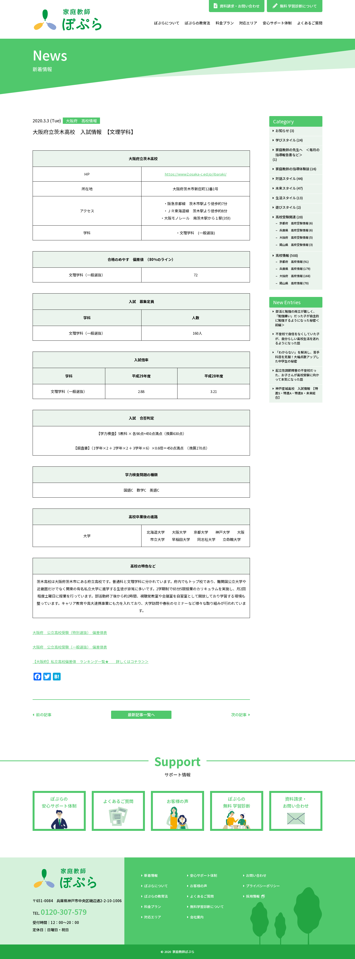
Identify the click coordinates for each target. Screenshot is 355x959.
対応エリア (248, 22)
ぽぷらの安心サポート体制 (59, 802)
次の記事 (239, 714)
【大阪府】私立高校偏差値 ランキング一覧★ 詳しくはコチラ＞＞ (91, 661)
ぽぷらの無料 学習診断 (236, 802)
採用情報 (253, 896)
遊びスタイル (286, 207)
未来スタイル (286, 188)
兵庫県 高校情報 (291, 269)
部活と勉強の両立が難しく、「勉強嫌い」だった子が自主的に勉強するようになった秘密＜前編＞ (297, 318)
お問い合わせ (256, 875)
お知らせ (282, 130)
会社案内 (197, 917)
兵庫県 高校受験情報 (293, 230)
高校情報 (282, 255)
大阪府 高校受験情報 (293, 237)
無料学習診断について (207, 906)
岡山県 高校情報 (291, 283)
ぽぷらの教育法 (197, 22)
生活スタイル (286, 198)
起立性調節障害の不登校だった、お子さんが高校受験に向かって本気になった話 (297, 375)
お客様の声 (177, 801)
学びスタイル (286, 140)
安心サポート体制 (277, 22)
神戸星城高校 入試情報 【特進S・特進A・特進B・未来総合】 (296, 393)
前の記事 (43, 714)
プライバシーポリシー (263, 885)
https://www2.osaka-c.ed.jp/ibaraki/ (196, 174)
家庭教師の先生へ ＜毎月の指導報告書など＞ (297, 152)
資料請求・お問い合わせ (240, 5)
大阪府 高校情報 (291, 276)
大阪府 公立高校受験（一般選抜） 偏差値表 (70, 646)
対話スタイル (286, 178)
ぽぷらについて (166, 22)
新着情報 (151, 875)
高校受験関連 (286, 217)
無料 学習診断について (298, 5)
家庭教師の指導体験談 (292, 169)
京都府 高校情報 (291, 262)
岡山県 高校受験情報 (293, 245)
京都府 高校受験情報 (293, 223)
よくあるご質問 (309, 22)
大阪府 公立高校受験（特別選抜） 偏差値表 (70, 632)
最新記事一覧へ (141, 714)
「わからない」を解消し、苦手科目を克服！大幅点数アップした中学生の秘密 (297, 356)
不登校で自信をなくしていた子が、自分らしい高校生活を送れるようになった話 (297, 338)
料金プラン (225, 22)
